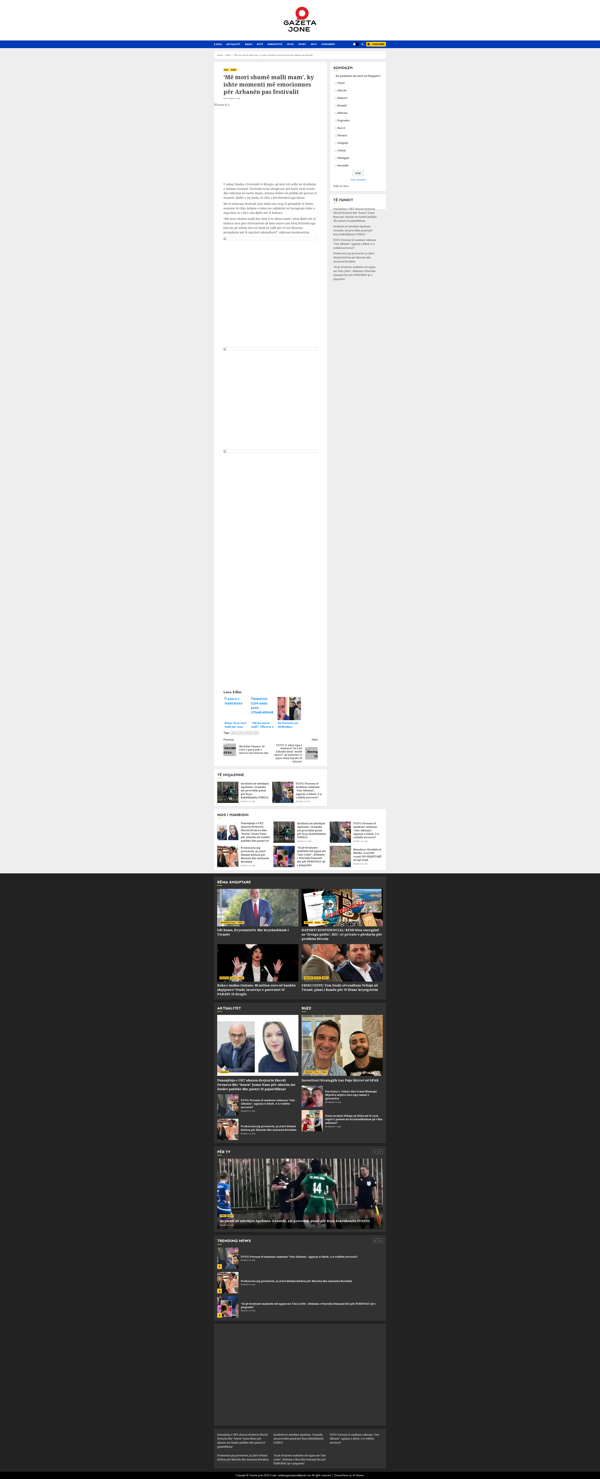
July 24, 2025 (248, 1286)
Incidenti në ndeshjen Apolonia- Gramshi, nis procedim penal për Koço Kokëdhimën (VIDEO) (255, 790)
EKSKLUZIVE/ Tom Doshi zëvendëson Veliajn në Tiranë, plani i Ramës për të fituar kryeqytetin (340, 987)
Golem (342, 150)
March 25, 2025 (304, 801)
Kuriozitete (275, 44)
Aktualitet (233, 44)
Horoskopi (328, 44)
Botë (260, 44)
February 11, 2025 (334, 1127)
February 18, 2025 (334, 1102)
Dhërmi (342, 113)
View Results (358, 179)
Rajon (248, 44)
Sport (302, 44)
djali (256, 732)
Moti (314, 44)
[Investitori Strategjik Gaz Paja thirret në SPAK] (342, 1045)
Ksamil (342, 105)
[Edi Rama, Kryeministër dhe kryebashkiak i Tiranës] (257, 907)
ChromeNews (341, 1475)
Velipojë (343, 143)
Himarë (342, 98)
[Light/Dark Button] (356, 44)
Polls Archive (341, 186)
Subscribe (378, 44)
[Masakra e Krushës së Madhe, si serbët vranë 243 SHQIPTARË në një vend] (340, 856)
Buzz (226, 70)
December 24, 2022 (233, 98)
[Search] (363, 44)
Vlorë (341, 83)
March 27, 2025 (249, 801)
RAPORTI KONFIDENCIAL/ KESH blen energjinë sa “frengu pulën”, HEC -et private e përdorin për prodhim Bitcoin (342, 934)
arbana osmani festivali (242, 732)
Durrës (342, 90)
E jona (218, 44)
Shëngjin (343, 158)
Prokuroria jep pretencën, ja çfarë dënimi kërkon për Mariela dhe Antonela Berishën (353, 257)
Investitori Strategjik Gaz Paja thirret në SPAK (340, 1080)
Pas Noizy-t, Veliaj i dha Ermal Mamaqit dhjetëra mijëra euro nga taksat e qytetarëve (351, 1095)
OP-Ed (290, 44)
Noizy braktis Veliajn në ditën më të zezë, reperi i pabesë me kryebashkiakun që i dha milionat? (353, 1119)
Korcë (341, 128)
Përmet (342, 135)
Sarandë (343, 165)
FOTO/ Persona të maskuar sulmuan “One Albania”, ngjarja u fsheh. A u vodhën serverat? (309, 790)
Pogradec (344, 120)
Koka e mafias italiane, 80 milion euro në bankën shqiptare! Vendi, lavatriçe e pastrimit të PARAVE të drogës (256, 989)
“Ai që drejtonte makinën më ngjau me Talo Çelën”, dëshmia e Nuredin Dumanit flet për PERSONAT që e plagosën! (354, 273)
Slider (233, 70)
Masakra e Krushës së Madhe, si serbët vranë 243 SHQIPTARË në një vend (367, 855)
